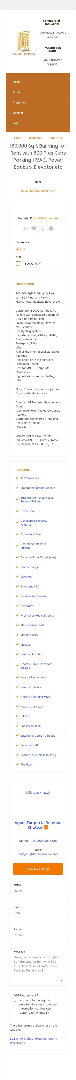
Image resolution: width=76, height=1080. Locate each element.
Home (16, 81)
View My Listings (38, 869)
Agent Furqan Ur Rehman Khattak (38, 825)
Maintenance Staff (32, 625)
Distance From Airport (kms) (38, 557)
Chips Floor (27, 511)
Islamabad (35, 138)
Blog (16, 123)
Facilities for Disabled (34, 596)
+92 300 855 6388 (52, 49)
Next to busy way (31, 706)
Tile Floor (26, 764)
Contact (18, 112)
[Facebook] (41, 102)
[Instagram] (48, 102)
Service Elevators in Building (38, 755)
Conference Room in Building (33, 545)
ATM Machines (29, 478)
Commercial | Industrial (52, 22)
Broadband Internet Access (37, 487)
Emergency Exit (30, 586)
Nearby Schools (30, 687)
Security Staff (29, 745)
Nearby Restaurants (33, 677)
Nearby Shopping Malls (35, 696)
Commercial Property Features (33, 522)
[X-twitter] (56, 102)
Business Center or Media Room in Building (36, 499)
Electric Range (29, 567)
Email (17, 907)
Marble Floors (29, 634)
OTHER (25, 716)
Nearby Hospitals (31, 654)
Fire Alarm (26, 605)
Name (17, 884)
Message (19, 951)
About (17, 92)
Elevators (26, 576)
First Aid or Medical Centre (37, 615)
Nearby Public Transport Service (36, 665)
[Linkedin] (64, 102)
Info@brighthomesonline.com (38, 854)
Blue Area (55, 138)
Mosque (25, 644)
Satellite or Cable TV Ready (37, 735)
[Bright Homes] (23, 43)
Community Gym (31, 534)
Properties (19, 102)
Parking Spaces (30, 725)
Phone (18, 929)
